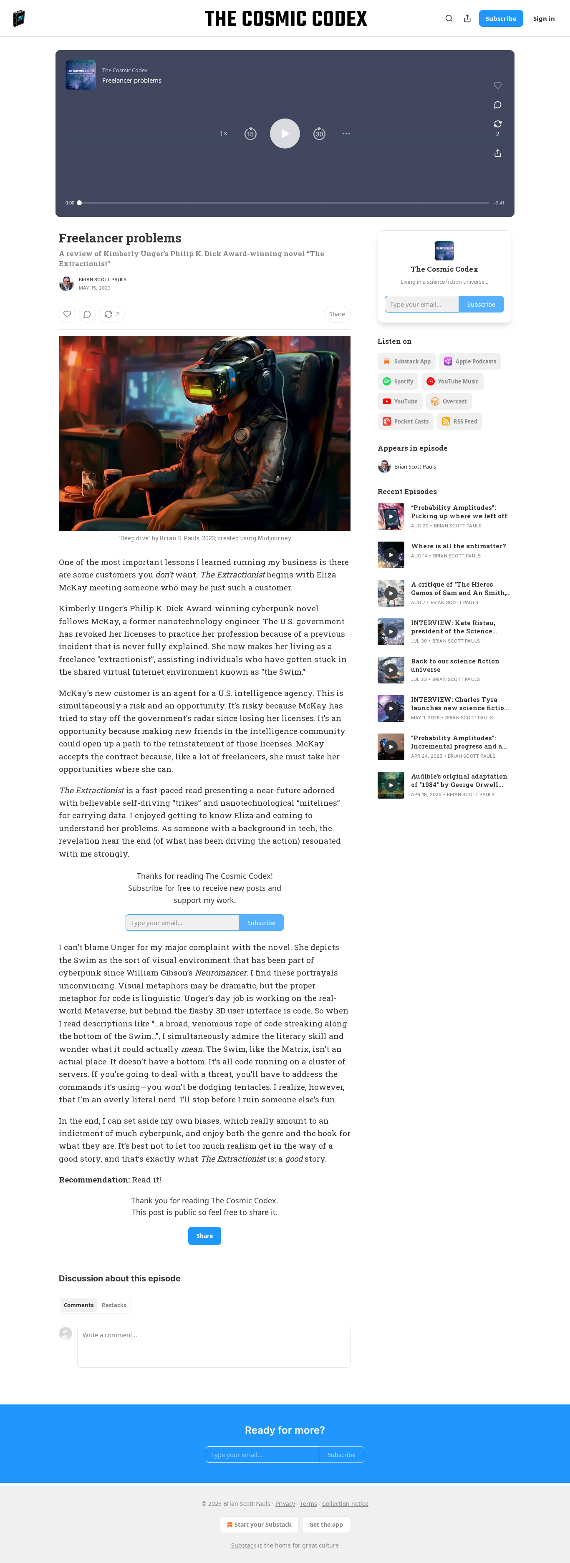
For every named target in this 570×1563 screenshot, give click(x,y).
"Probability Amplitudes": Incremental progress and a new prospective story (456, 742)
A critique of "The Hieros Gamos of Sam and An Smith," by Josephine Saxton (459, 588)
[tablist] (95, 1305)
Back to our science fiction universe (455, 665)
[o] (391, 516)
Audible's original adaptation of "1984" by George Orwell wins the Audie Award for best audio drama (459, 780)
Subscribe (501, 18)
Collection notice (345, 1504)
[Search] (449, 18)
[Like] (67, 314)
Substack (243, 1545)
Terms (308, 1504)
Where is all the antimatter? (458, 546)
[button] (223, 134)
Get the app (326, 1524)
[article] (444, 516)
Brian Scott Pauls (102, 279)
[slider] (284, 203)
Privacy (285, 1504)
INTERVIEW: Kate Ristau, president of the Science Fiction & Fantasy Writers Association (454, 626)
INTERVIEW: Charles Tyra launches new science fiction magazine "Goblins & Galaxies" (460, 703)
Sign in (544, 18)
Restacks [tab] (114, 1305)
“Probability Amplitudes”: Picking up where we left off (459, 511)
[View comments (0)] (497, 104)
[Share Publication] (467, 18)
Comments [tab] (78, 1305)
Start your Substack (263, 1524)
